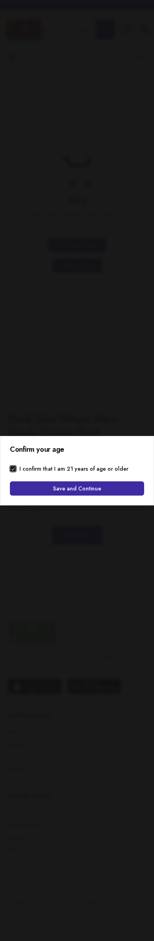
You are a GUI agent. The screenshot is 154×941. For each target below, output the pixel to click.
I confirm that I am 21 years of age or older (73, 468)
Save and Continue (77, 488)
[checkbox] (13, 469)
